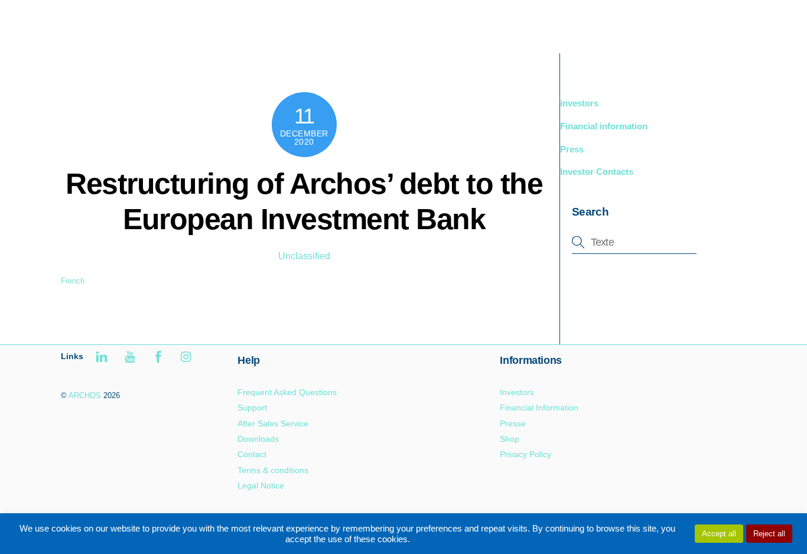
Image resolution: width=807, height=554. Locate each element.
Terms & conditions (272, 470)
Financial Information (539, 407)
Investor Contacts (596, 172)
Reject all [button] (769, 533)
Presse (513, 423)
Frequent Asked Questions (287, 392)
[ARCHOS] (145, 33)
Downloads (258, 439)
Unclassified (304, 256)
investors (579, 103)
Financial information (603, 126)
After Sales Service (272, 423)
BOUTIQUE (608, 23)
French (72, 280)
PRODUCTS (536, 23)
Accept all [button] (719, 533)
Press (572, 149)
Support (669, 23)
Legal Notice (260, 485)
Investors (517, 392)
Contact (251, 454)
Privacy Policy (525, 454)
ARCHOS (85, 395)
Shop (509, 439)
